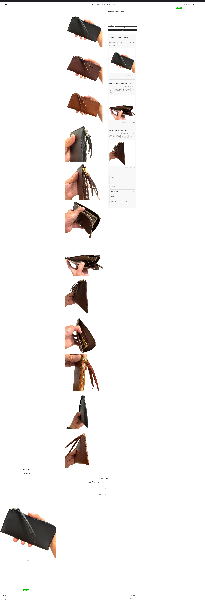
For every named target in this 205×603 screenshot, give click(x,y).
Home (109, 9)
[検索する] (199, 4)
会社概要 (4, 599)
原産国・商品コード (114, 191)
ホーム (4, 597)
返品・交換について (27, 473)
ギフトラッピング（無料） (112, 22)
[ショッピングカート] (201, 4)
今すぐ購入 (122, 30)
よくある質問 (5, 601)
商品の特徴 (113, 177)
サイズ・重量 (113, 186)
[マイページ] (197, 4)
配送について (26, 469)
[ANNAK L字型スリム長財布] (28, 527)
